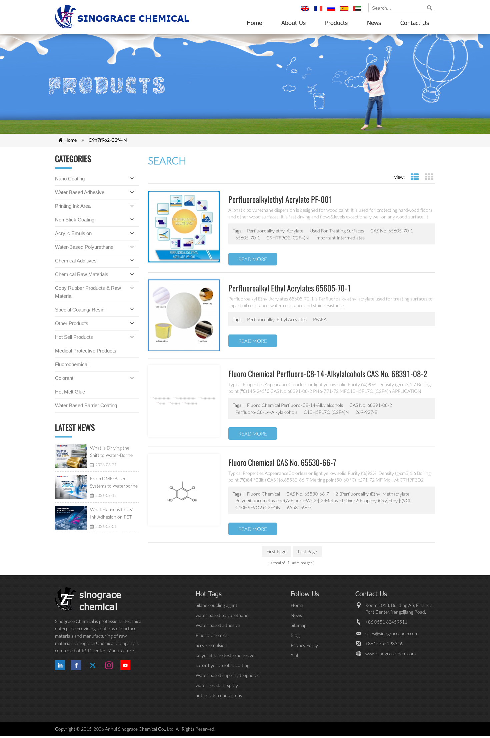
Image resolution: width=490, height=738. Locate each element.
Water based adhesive (79, 192)
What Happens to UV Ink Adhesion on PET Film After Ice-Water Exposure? (111, 514)
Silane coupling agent (216, 605)
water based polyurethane (222, 615)
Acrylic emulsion (73, 233)
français (319, 11)
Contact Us (414, 22)
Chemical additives (76, 260)
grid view (428, 177)
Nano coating (70, 178)
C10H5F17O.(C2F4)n (326, 412)
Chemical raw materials (81, 274)
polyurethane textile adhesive (225, 655)
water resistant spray (217, 685)
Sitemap (298, 625)
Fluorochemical (71, 364)
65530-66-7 (299, 507)
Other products (71, 323)
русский (332, 11)
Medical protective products (85, 350)
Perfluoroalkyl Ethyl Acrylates (277, 319)
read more (252, 259)
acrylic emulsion (211, 645)
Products (336, 22)
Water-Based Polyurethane (84, 247)
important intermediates (340, 237)
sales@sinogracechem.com (391, 633)
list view (414, 177)
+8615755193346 (384, 643)
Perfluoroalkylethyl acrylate (275, 230)
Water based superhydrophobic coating (227, 675)
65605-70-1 (247, 237)
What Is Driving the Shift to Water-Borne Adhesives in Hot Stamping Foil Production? (111, 452)
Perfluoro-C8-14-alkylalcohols (266, 412)
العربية (358, 11)
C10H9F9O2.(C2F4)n (258, 507)
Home (254, 22)
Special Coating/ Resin (79, 309)
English (306, 11)
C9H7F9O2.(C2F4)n (287, 237)
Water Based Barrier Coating (86, 405)
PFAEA (320, 319)
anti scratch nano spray (219, 695)
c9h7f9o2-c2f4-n (108, 140)
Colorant (64, 378)
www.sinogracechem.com (390, 653)
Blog (295, 635)
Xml (294, 655)
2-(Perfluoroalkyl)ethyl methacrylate (372, 494)
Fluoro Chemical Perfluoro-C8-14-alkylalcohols (295, 405)
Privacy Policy (304, 645)
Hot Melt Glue (70, 392)
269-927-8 (366, 412)
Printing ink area (73, 206)
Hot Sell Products (74, 337)
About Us (293, 22)
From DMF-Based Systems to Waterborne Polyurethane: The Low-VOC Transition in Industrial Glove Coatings (114, 483)
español (345, 11)
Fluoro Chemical (263, 494)
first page (276, 551)
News (374, 22)
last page (307, 551)
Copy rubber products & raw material (88, 292)
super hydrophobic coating (222, 665)
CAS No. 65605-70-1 (391, 230)
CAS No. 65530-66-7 (307, 494)
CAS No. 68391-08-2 (370, 405)
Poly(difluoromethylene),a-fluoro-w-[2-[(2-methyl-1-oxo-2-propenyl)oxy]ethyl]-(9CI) (323, 500)
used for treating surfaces (337, 230)
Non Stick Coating (74, 219)
